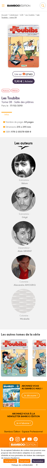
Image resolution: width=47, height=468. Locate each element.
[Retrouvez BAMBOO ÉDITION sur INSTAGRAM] (17, 439)
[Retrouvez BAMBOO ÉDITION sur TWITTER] (23, 439)
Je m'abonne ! (23, 423)
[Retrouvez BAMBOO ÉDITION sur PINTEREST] (36, 439)
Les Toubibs (30, 14)
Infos (6, 114)
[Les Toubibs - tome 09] (16, 358)
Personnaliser (38, 461)
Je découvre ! (31, 395)
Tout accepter (10, 461)
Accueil (4, 14)
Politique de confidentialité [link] (22, 465)
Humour (6, 90)
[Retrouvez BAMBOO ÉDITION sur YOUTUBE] (29, 439)
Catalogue (13, 14)
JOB (21, 14)
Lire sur (18, 74)
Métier (15, 90)
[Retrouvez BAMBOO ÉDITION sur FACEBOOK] (11, 439)
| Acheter (23, 81)
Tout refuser (24, 461)
